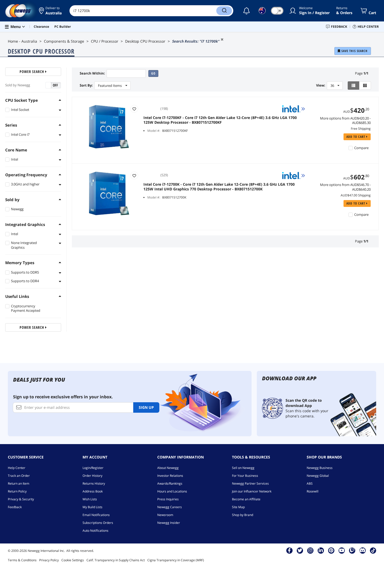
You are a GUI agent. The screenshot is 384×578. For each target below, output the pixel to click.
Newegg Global (318, 475)
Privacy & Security (21, 499)
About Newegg (168, 468)
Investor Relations (170, 475)
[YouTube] (341, 550)
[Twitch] (352, 550)
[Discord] (362, 550)
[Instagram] (310, 550)
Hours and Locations (172, 491)
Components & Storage (64, 41)
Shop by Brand (242, 515)
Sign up (146, 407)
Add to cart (356, 136)
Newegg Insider (168, 522)
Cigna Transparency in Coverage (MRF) (175, 560)
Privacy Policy (49, 560)
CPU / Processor (104, 41)
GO (153, 73)
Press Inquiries (168, 499)
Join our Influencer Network (251, 491)
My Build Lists (92, 507)
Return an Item (18, 483)
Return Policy (17, 491)
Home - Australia (22, 41)
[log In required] (134, 109)
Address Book (93, 491)
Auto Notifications (95, 530)
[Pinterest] (331, 550)
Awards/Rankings (169, 483)
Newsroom (165, 515)
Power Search (32, 71)
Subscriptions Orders (98, 522)
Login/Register (93, 468)
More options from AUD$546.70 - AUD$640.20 (345, 187)
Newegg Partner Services (250, 483)
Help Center (16, 468)
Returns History (94, 483)
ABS (310, 483)
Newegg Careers (169, 507)
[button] (50, 11)
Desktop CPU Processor (145, 41)
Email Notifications (96, 515)
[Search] (224, 10)
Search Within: (92, 73)
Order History (92, 475)
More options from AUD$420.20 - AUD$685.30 (345, 120)
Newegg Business (320, 468)
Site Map (238, 507)
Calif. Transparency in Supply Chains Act (115, 560)
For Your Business (245, 475)
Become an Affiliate (246, 499)
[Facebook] (289, 550)
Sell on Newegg (243, 468)
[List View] (353, 85)
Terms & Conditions (22, 560)
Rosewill (312, 491)
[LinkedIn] (321, 550)
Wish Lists (90, 499)
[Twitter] (300, 550)
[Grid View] (365, 85)
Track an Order (19, 475)
